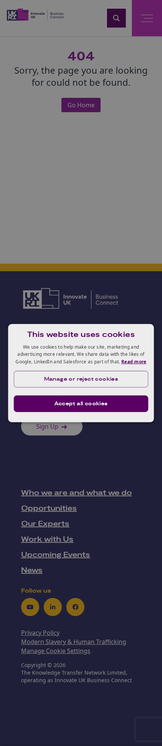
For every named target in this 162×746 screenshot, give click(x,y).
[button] (81, 379)
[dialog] (81, 373)
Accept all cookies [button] (80, 403)
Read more (134, 361)
